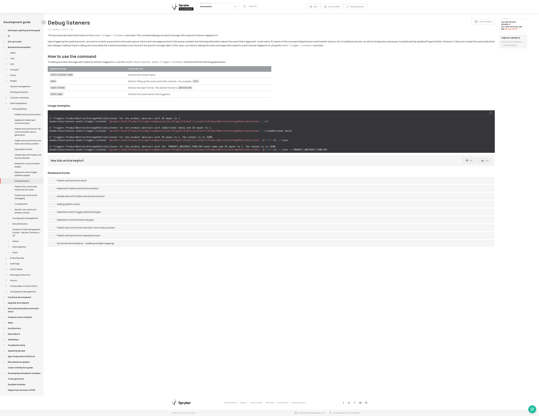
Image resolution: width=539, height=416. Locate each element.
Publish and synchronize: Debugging (26, 197)
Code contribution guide (20, 367)
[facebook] (343, 403)
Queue (15, 241)
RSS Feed (270, 402)
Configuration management (25, 218)
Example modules (16, 384)
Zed (12, 64)
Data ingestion (19, 246)
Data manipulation (18, 103)
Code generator (16, 378)
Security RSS (334, 6)
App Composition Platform (21, 356)
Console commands (19, 97)
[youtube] (360, 403)
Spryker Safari (256, 402)
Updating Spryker (16, 350)
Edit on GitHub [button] (485, 21)
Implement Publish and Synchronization (25, 121)
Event (15, 252)
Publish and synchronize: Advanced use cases (26, 188)
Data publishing (19, 109)
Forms (13, 75)
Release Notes (230, 402)
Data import (14, 334)
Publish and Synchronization (28, 114)
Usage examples (510, 45)
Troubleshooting (16, 345)
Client (13, 52)
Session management (20, 86)
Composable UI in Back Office (23, 286)
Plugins (13, 80)
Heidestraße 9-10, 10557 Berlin (346, 413)
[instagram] (355, 403)
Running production (19, 92)
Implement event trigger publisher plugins (26, 174)
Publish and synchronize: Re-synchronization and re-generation (28, 131)
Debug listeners (22, 181)
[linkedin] (366, 403)
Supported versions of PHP (21, 390)
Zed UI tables (16, 269)
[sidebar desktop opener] (43, 22)
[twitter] (349, 403)
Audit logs (15, 263)
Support (243, 402)
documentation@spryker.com (312, 413)
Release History (357, 6)
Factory (13, 280)
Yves (12, 58)
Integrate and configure (20, 317)
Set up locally (15, 41)
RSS (315, 6)
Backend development (19, 47)
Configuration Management (23, 291)
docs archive (511, 29)
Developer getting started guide (24, 30)
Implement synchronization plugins (27, 165)
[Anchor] (98, 56)
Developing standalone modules (24, 373)
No (471, 160)
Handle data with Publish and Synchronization (28, 156)
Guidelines (13, 339)
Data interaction (20, 223)
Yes (487, 160)
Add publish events (23, 149)
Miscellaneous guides (19, 362)
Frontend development (19, 297)
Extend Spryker (17, 258)
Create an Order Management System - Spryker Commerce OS (26, 232)
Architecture (14, 328)
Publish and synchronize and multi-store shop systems (28, 142)
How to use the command (511, 42)
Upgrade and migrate (18, 302)
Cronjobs (14, 69)
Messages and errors (20, 274)
